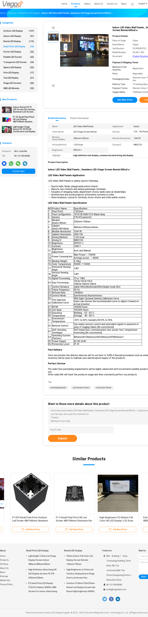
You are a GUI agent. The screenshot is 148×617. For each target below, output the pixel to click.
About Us (4, 568)
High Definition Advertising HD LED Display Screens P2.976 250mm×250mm (42, 573)
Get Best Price (125, 99)
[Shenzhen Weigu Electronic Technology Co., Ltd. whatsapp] (11, 163)
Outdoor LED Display (18, 31)
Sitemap (4, 576)
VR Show (4, 564)
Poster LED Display (18, 52)
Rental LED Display (18, 41)
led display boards (58, 388)
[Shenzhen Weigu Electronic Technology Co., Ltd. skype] (25, 163)
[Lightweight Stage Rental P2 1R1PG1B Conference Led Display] (7, 130)
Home (2, 556)
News (2, 572)
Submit (62, 438)
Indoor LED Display (18, 36)
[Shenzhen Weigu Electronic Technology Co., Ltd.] (12, 4)
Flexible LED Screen (18, 57)
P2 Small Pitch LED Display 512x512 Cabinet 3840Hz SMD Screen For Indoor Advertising (42, 587)
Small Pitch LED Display (18, 46)
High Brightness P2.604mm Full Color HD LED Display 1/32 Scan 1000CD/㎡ (108, 520)
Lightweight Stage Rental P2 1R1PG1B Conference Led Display (24, 129)
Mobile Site (5, 580)
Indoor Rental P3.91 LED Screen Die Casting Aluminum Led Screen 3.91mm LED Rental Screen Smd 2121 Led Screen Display (24, 109)
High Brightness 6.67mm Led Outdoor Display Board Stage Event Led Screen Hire (80, 573)
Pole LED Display (18, 72)
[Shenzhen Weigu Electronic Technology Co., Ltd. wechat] (18, 163)
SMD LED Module (18, 88)
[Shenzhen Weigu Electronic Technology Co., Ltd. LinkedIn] (117, 599)
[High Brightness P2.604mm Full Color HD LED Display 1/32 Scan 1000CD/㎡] (110, 493)
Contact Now (19, 171)
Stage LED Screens (18, 83)
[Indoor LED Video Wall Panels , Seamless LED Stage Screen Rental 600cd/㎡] (84, 50)
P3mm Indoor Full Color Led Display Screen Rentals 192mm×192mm (79, 560)
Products (4, 560)
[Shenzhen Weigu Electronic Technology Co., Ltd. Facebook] (111, 599)
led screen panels (103, 388)
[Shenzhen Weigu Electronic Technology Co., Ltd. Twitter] (104, 599)
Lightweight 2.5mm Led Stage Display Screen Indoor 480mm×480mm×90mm (42, 560)
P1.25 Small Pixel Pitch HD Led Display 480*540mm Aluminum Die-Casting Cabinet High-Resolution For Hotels (23, 119)
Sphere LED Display (18, 67)
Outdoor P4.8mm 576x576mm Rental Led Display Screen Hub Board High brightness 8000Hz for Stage (80, 587)
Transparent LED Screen (18, 62)
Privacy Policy (6, 584)
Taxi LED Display (18, 78)
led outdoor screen (81, 388)
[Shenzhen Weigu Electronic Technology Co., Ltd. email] (4, 163)
